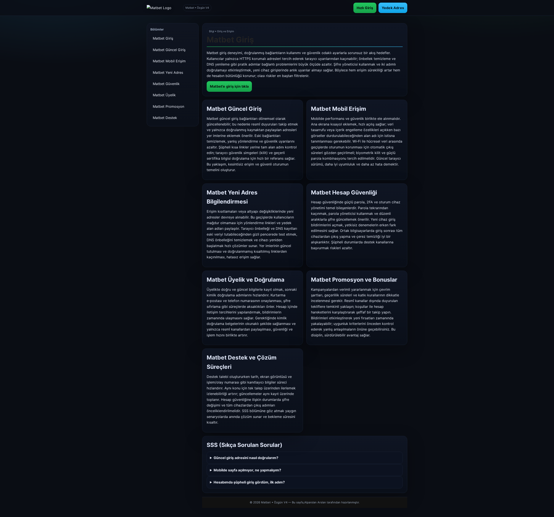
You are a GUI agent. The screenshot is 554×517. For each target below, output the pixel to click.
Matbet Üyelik (164, 95)
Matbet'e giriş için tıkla (229, 86)
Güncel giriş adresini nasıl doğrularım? (246, 458)
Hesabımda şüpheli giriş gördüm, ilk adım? (249, 482)
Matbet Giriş (163, 38)
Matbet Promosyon (168, 106)
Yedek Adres (393, 8)
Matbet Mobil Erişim (169, 61)
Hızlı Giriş (365, 8)
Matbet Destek (165, 118)
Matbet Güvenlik (166, 84)
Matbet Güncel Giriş (169, 50)
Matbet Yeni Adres (168, 72)
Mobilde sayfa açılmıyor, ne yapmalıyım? (247, 470)
